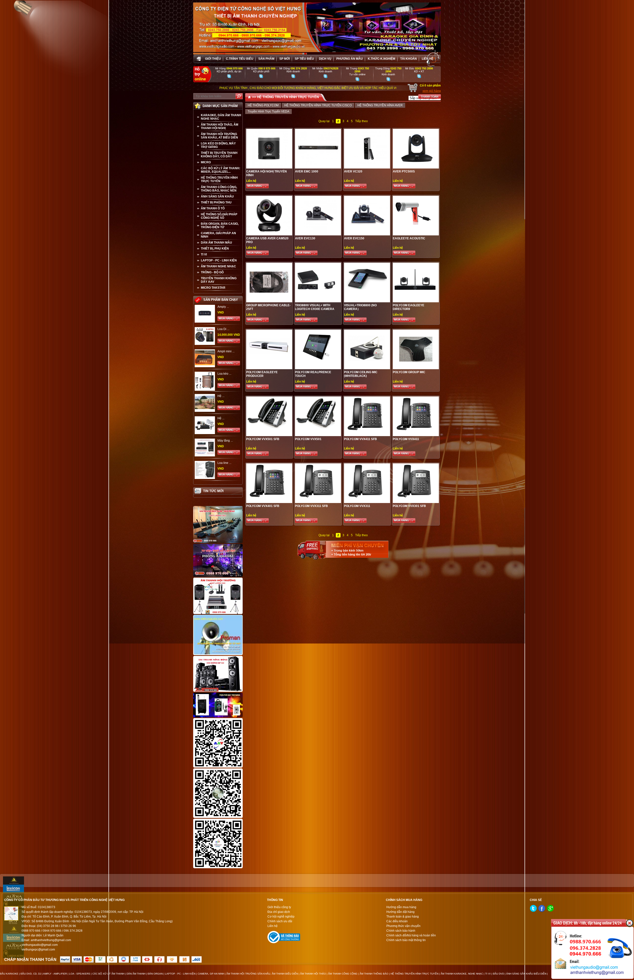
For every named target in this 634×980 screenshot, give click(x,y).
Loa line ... (224, 463)
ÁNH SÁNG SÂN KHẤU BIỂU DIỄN (526, 973)
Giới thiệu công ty (279, 907)
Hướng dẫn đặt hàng (400, 912)
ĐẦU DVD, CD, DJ (31, 973)
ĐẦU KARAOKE (9, 973)
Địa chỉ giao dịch (278, 912)
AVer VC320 (353, 171)
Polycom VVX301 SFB (409, 506)
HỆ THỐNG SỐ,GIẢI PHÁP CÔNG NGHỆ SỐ (219, 216)
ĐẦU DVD (498, 973)
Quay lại (324, 121)
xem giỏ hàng (432, 91)
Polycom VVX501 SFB (262, 439)
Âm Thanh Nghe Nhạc (218, 266)
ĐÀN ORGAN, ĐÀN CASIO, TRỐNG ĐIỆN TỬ (219, 225)
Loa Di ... (223, 329)
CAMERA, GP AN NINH (211, 973)
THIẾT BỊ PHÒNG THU (216, 202)
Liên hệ (427, 58)
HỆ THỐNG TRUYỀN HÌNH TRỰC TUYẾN (219, 179)
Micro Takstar (213, 287)
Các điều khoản (397, 921)
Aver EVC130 (305, 238)
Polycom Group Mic (409, 372)
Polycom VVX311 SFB (311, 506)
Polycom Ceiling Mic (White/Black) (360, 374)
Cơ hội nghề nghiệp (280, 916)
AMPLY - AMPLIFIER (55, 973)
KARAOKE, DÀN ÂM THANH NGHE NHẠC (221, 116)
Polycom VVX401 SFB (262, 506)
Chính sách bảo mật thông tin (406, 940)
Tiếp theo (361, 121)
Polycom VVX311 (357, 506)
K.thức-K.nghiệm (381, 58)
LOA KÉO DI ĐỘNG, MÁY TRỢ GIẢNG (218, 145)
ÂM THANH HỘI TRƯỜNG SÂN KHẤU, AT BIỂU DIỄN (219, 135)
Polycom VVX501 (308, 439)
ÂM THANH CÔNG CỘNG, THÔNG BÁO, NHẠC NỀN (219, 188)
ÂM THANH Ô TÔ (213, 208)
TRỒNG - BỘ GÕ (212, 272)
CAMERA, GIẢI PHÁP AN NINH (218, 234)
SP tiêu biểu (304, 58)
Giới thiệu (213, 58)
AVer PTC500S (404, 171)
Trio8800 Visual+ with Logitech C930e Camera (314, 307)
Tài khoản (408, 58)
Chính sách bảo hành (400, 930)
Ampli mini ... (226, 351)
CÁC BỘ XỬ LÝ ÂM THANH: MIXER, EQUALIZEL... (220, 170)
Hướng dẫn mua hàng (401, 907)
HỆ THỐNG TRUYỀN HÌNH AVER (380, 105)
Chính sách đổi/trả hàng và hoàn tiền (411, 935)
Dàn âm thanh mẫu (216, 242)
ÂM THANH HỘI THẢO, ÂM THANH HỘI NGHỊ (219, 126)
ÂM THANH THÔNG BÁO (374, 973)
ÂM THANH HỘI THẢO (313, 973)
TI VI (204, 254)
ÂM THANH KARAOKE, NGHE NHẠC (462, 973)
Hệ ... (220, 396)
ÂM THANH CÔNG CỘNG (342, 973)
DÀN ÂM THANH (136, 973)
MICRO (206, 162)
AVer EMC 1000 (306, 171)
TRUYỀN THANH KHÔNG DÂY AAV (219, 280)
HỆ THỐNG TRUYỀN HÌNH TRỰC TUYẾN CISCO (318, 105)
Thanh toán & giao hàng (402, 916)
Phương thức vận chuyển (403, 926)
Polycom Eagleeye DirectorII (408, 307)
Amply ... (223, 306)
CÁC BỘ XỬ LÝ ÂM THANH (108, 973)
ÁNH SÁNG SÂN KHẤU (217, 196)
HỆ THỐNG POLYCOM (263, 105)
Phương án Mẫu (349, 58)
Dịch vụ (325, 58)
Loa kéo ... (224, 373)
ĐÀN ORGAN (155, 973)
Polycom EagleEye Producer (262, 374)
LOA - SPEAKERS (79, 973)
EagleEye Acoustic (409, 238)
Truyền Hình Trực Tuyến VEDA (268, 111)
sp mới (284, 58)
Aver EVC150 (354, 238)
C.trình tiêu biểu (239, 58)
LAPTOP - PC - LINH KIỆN (219, 260)
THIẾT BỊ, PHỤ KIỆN (215, 248)
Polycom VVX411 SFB (360, 439)
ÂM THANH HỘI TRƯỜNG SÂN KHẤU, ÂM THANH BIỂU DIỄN (262, 973)
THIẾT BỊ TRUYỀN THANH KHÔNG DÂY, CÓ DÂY (219, 154)
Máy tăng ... (225, 440)
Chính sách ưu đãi (279, 921)
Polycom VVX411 (406, 439)
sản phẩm (266, 58)
